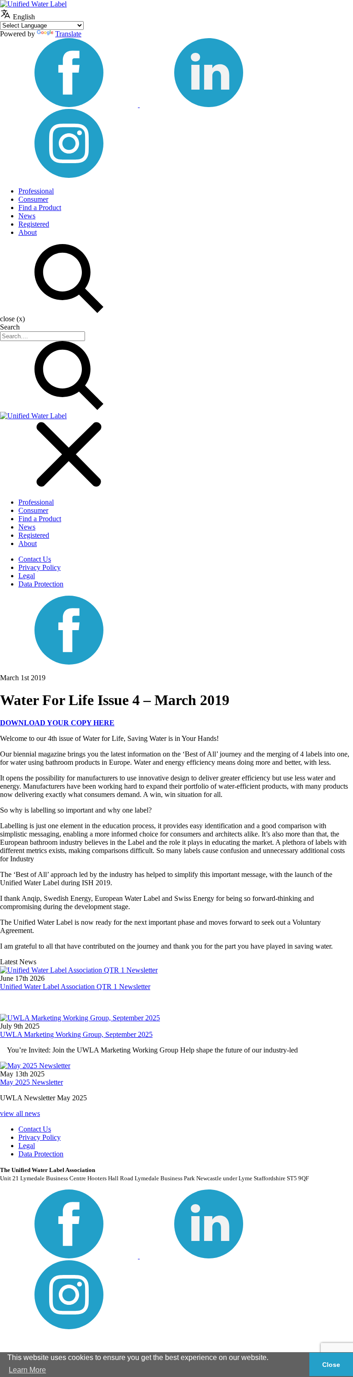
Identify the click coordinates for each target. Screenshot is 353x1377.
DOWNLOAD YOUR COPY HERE (57, 723)
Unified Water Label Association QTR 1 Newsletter (75, 986)
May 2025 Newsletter (31, 1082)
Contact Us (34, 559)
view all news (20, 1113)
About (27, 232)
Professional (36, 191)
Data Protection (40, 584)
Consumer (33, 199)
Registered (33, 224)
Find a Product (39, 207)
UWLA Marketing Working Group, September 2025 (76, 1034)
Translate (68, 34)
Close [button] (331, 1364)
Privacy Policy (39, 567)
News (26, 216)
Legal (26, 576)
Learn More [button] (27, 1370)
